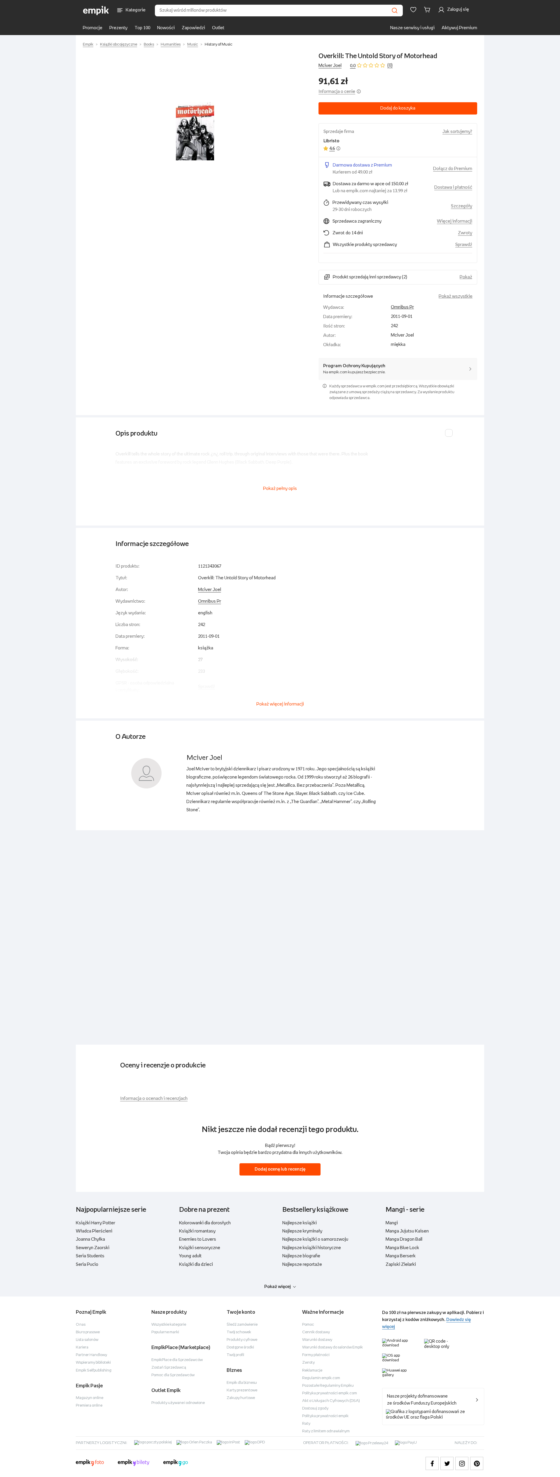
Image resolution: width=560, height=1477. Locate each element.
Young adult (190, 1256)
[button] (195, 131)
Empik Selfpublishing (93, 1370)
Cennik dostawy (316, 1332)
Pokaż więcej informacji (280, 704)
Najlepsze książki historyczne (311, 1248)
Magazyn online (89, 1398)
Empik (88, 44)
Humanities (171, 44)
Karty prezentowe (242, 1390)
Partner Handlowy (91, 1355)
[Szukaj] (394, 10)
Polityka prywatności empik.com (329, 1393)
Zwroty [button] (465, 233)
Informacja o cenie (336, 91)
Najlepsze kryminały (302, 1231)
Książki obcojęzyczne (118, 44)
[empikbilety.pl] (134, 1463)
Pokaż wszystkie (456, 296)
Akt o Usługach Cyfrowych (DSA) (331, 1401)
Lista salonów (87, 1340)
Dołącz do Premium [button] (452, 169)
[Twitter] (447, 1463)
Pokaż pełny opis (280, 488)
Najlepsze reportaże (302, 1264)
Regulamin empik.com (321, 1378)
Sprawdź (463, 244)
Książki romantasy (197, 1231)
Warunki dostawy (317, 1340)
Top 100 (142, 28)
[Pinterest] (476, 1463)
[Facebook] (432, 1463)
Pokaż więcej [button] (277, 1286)
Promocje (92, 28)
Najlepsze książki (299, 1223)
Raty (306, 1424)
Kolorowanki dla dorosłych (205, 1223)
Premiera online (89, 1405)
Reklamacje (312, 1370)
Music (192, 44)
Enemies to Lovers (197, 1239)
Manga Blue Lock (402, 1248)
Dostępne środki (240, 1347)
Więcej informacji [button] (454, 221)
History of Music (218, 44)
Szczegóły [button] (461, 206)
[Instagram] (461, 1463)
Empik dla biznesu (242, 1383)
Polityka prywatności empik (325, 1416)
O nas (80, 1325)
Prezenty (118, 28)
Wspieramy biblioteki (93, 1363)
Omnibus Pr (402, 307)
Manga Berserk (401, 1256)
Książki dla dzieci (196, 1264)
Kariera (82, 1347)
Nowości (166, 28)
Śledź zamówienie (242, 1325)
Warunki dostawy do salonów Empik (332, 1347)
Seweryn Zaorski (92, 1248)
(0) (390, 65)
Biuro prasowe (88, 1332)
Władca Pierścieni (94, 1231)
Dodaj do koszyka (397, 108)
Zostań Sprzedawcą (168, 1367)
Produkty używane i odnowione (178, 1403)
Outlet (218, 28)
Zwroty (308, 1363)
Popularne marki (165, 1332)
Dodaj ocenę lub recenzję (280, 1169)
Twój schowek (239, 1332)
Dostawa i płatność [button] (453, 187)
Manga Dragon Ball (404, 1239)
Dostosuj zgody (315, 1408)
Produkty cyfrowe (242, 1340)
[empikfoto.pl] (90, 1463)
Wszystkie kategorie (168, 1325)
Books (149, 44)
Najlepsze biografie (301, 1256)
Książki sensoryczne (199, 1248)
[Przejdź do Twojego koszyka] (428, 9)
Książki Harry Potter (95, 1223)
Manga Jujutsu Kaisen (407, 1231)
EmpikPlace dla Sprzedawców (177, 1360)
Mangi (392, 1223)
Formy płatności (316, 1355)
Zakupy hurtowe (241, 1398)
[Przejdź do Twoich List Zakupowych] (413, 9)
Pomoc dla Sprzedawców (173, 1375)
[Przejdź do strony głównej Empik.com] (96, 10)
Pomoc (308, 1325)
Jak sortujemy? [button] (457, 131)
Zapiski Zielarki (401, 1264)
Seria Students (90, 1256)
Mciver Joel (330, 65)
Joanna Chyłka (90, 1239)
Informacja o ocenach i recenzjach (154, 1098)
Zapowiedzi (193, 28)
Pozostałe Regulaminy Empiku (328, 1386)
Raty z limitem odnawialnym (326, 1431)
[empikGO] (175, 1463)
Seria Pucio (87, 1264)
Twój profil (235, 1355)
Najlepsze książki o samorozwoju (315, 1239)
